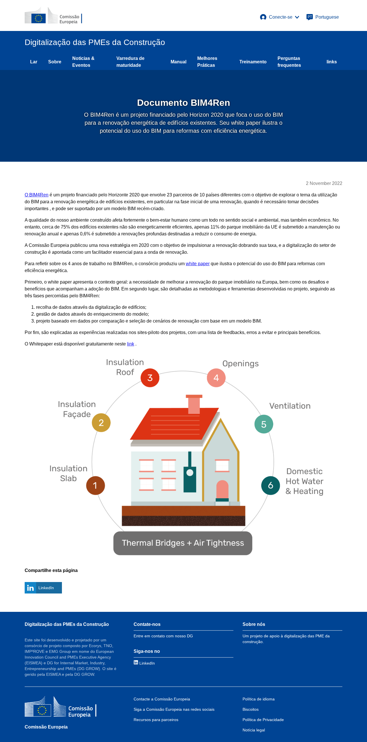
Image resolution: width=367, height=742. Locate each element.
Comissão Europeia (46, 727)
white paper (198, 263)
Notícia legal (254, 730)
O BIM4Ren (36, 194)
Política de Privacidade (263, 719)
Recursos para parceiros (156, 719)
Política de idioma (259, 699)
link (130, 343)
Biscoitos (251, 709)
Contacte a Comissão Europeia (162, 699)
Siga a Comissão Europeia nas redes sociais (174, 709)
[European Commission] (53, 15)
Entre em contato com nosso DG (163, 636)
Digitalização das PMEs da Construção (67, 624)
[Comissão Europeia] (60, 707)
